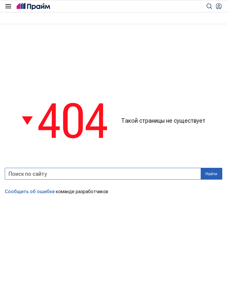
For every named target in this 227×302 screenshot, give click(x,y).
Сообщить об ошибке (30, 191)
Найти (211, 173)
